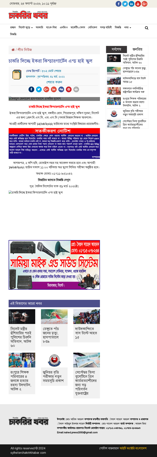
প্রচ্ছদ (13, 27)
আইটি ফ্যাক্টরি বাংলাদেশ (132, 448)
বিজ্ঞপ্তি (118, 27)
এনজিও (64, 27)
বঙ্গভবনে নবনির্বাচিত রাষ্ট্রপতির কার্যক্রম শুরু (133, 90)
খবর (126, 27)
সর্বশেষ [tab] (116, 49)
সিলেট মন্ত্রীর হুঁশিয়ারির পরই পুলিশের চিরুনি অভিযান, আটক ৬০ (21, 337)
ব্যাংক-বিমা (51, 27)
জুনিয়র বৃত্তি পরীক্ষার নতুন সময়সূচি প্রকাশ (53, 376)
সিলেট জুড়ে (25, 27)
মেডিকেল (92, 27)
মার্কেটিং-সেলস (78, 27)
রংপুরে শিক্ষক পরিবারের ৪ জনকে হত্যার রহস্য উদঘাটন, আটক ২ (21, 380)
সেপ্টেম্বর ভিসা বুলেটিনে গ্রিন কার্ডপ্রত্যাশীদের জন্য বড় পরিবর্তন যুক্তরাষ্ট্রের (86, 383)
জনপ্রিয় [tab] (137, 49)
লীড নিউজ (25, 50)
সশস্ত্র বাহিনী (106, 27)
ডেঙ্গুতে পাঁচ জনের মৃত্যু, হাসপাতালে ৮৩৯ (51, 335)
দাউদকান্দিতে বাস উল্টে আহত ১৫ (86, 333)
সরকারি (39, 27)
